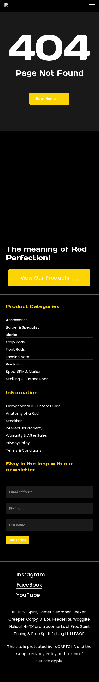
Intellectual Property (24, 427)
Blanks (11, 334)
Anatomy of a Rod (22, 413)
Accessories (17, 319)
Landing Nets (17, 356)
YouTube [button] (28, 595)
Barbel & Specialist (22, 327)
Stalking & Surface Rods (27, 378)
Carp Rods (15, 342)
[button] (92, 5)
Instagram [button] (30, 574)
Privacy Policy (18, 442)
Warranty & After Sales (26, 435)
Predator (14, 364)
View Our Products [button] (44, 278)
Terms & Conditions (23, 450)
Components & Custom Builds (33, 405)
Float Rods (15, 349)
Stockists (14, 420)
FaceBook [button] (29, 584)
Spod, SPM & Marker (23, 371)
